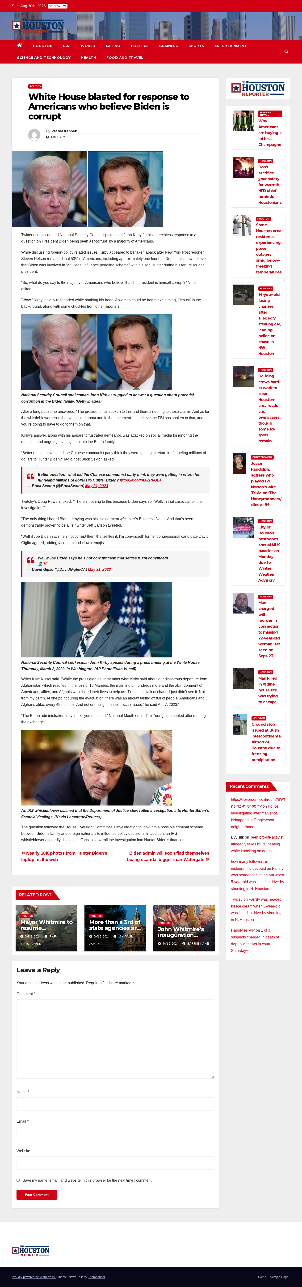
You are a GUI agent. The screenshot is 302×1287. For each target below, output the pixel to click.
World (88, 46)
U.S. (66, 46)
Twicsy (237, 899)
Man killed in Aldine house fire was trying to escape (268, 690)
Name (23, 1092)
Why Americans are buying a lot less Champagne (269, 133)
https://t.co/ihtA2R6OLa (140, 480)
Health (88, 57)
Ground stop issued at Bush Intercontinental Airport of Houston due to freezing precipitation (266, 742)
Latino (113, 46)
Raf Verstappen (64, 131)
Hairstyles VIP (243, 930)
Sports (196, 46)
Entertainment (231, 46)
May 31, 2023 (96, 486)
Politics (140, 46)
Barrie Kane (197, 943)
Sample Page (279, 1277)
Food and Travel (124, 57)
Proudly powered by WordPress (34, 1277)
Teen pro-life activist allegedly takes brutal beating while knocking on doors (257, 844)
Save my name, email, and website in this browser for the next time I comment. (87, 1180)
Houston (43, 46)
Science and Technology (44, 57)
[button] (286, 52)
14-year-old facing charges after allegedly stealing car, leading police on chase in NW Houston (269, 324)
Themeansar (96, 1277)
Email (23, 1121)
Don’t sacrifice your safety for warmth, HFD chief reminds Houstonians (269, 185)
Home (262, 1277)
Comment (26, 994)
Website (23, 1151)
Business (168, 46)
